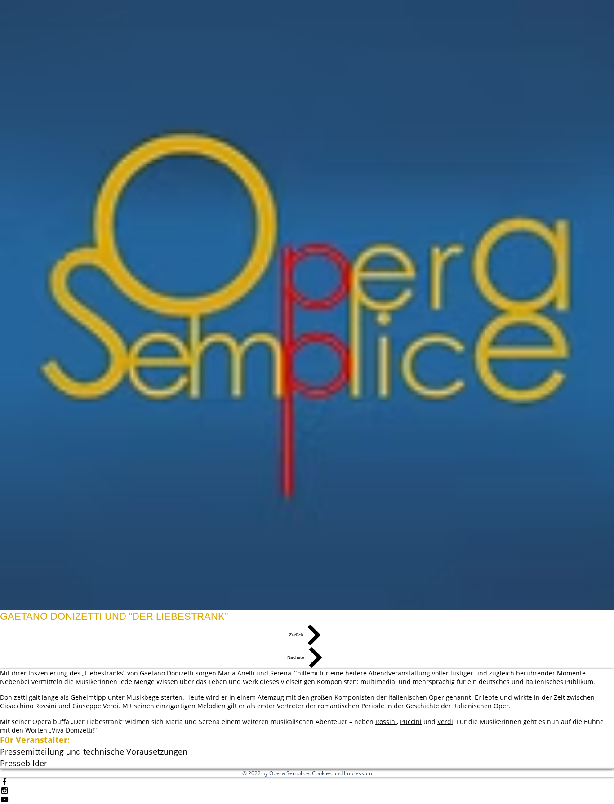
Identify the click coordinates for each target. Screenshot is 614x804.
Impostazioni (525, 789)
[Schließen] (603, 789)
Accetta (574, 789)
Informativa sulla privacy (390, 789)
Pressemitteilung (32, 751)
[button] (23, 763)
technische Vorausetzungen (135, 751)
